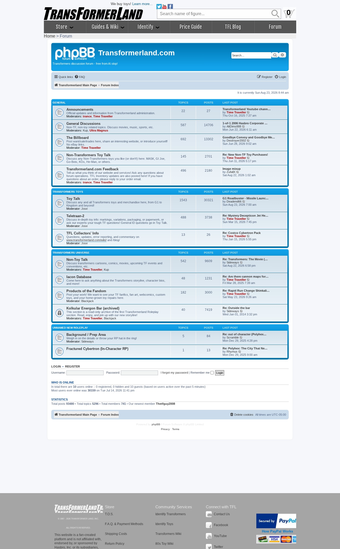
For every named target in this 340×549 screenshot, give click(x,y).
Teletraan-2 (75, 216)
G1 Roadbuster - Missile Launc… (246, 198)
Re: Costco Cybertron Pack (242, 232)
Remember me (200, 372)
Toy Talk (73, 199)
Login (56, 366)
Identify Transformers (170, 514)
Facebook (221, 525)
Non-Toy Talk (77, 260)
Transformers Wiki (168, 534)
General (59, 102)
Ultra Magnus (99, 130)
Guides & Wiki (105, 27)
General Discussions (83, 124)
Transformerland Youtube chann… (247, 109)
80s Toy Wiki (164, 544)
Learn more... (142, 4)
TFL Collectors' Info (82, 233)
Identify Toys (164, 524)
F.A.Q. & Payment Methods (124, 524)
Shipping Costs (116, 534)
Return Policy (114, 544)
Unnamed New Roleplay (70, 327)
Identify (146, 27)
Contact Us (222, 514)
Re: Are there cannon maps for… (246, 276)
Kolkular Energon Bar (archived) (92, 308)
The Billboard (77, 138)
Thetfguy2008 (165, 403)
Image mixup (232, 168)
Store (62, 27)
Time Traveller (103, 116)
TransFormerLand (78, 509)
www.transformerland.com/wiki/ (86, 240)
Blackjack (87, 301)
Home (49, 36)
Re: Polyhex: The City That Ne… (245, 348)
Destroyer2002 (236, 140)
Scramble (233, 337)
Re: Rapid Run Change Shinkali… (246, 290)
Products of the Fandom (86, 291)
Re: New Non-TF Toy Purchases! (245, 154)
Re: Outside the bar (236, 307)
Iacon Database (78, 277)
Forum (275, 27)
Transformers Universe (71, 252)
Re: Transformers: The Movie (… (245, 259)
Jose (84, 208)
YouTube (220, 536)
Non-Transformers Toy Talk (88, 155)
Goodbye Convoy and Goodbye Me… (249, 137)
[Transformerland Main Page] (75, 52)
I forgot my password (174, 372)
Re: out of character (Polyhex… (244, 334)
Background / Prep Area (86, 335)
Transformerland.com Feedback (92, 169)
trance (87, 116)
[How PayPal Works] (277, 521)
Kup (85, 130)
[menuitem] (79, 77)
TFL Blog (233, 27)
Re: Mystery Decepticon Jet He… (245, 215)
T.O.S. (109, 514)
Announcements (79, 110)
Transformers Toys (68, 191)
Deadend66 (234, 201)
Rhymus (232, 351)
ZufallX (231, 172)
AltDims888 (234, 126)
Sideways (233, 262)
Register (72, 366)
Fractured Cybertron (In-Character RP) (97, 349)
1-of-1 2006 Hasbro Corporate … (245, 123)
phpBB (156, 424)
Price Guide (191, 27)
